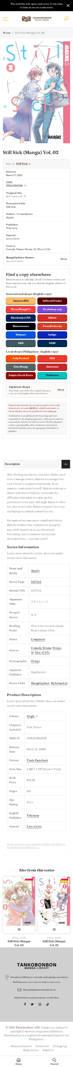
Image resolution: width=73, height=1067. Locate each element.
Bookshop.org (52, 309)
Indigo (52, 334)
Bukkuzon (52, 375)
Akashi (35, 570)
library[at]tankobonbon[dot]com (39, 989)
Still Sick (23, 163)
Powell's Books (52, 326)
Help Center (31, 1050)
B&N (21, 343)
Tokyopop (33, 815)
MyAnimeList (59, 683)
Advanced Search (21, 1046)
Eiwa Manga (21, 366)
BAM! (52, 343)
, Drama (46, 647)
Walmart (21, 334)
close (5, 5)
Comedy (36, 647)
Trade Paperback (37, 760)
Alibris (52, 317)
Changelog (60, 1046)
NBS (52, 358)
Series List (42, 1046)
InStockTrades (52, 300)
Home (7, 32)
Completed (38, 639)
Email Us (48, 1050)
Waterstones (21, 326)
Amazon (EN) (21, 300)
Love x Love (34, 826)
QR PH (32, 408)
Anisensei (52, 366)
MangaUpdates (40, 683)
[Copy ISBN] (25, 185)
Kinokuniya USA (21, 317)
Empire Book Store (21, 375)
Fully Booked (21, 358)
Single (31, 716)
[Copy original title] (25, 196)
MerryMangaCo (21, 309)
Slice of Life (42, 652)
